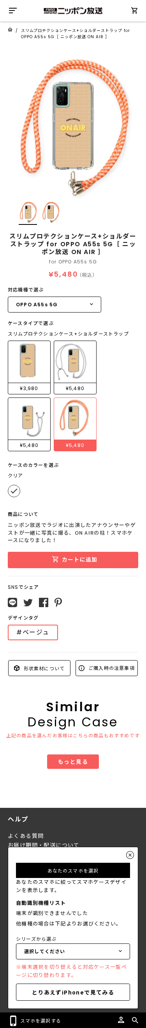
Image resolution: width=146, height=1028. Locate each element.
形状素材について (43, 667)
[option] (73, 126)
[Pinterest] (58, 602)
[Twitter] (28, 603)
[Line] (12, 602)
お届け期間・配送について (44, 845)
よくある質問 (26, 836)
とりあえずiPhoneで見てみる (73, 992)
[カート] (134, 12)
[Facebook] (43, 602)
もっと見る (73, 761)
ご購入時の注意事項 (111, 667)
